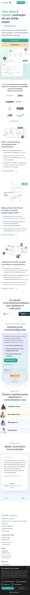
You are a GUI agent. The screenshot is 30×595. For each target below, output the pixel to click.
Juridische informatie (7, 526)
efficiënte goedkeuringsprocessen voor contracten (14, 217)
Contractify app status (7, 528)
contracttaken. (24, 279)
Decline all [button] (22, 588)
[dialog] (15, 580)
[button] (27, 2)
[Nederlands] (10, 2)
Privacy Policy (4, 578)
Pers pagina (5, 523)
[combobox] (10, 2)
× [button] (28, 567)
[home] (5, 3)
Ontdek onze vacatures (8, 519)
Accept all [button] (8, 588)
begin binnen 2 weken (19, 231)
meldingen (22, 152)
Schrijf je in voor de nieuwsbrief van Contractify (14, 521)
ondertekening (16, 270)
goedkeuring (6, 270)
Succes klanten (6, 531)
